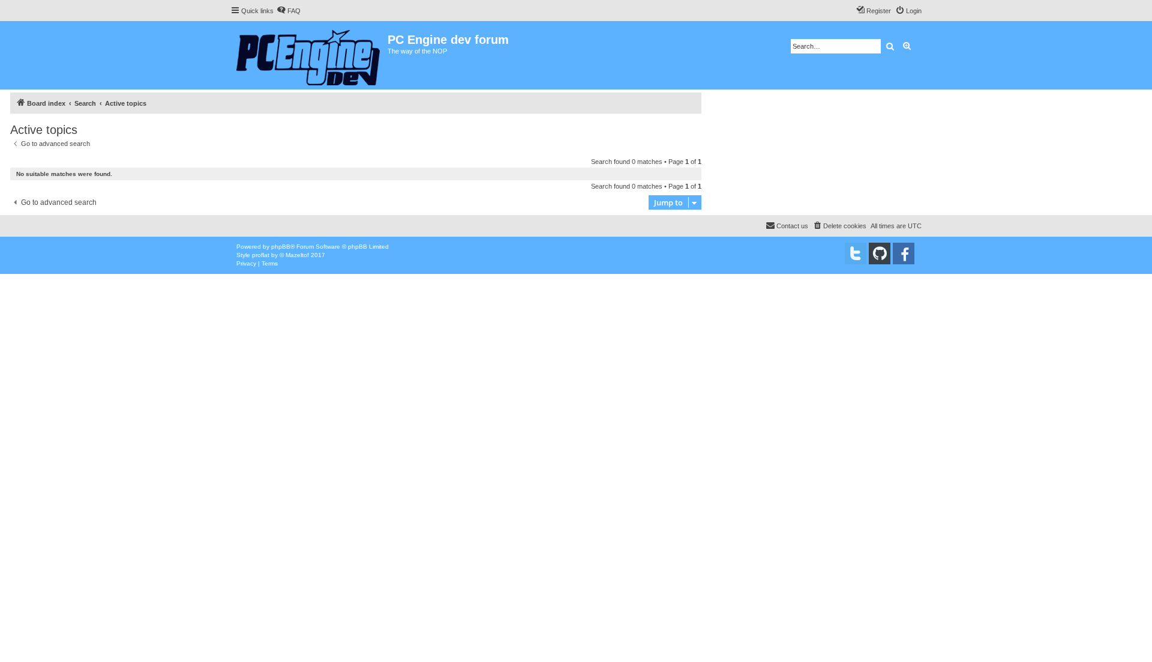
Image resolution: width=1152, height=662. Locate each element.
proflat (260, 255)
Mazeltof (297, 255)
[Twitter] (855, 253)
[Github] (879, 253)
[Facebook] (903, 253)
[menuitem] (289, 11)
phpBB (280, 246)
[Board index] (309, 55)
